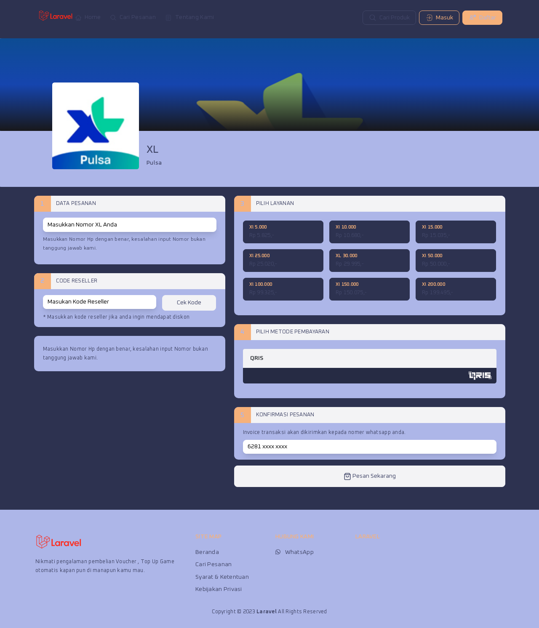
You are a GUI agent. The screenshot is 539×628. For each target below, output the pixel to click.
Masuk (444, 18)
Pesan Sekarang (373, 476)
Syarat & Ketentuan (222, 577)
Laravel (266, 612)
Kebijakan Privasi (218, 589)
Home (93, 17)
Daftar (487, 18)
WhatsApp (299, 552)
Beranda (207, 552)
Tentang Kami (194, 17)
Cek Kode (189, 303)
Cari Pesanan (138, 17)
